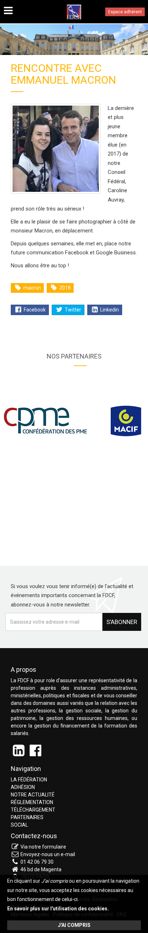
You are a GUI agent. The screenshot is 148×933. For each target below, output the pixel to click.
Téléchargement (33, 810)
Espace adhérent (125, 11)
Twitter (72, 310)
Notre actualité (33, 795)
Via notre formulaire (43, 847)
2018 (64, 288)
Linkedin (109, 310)
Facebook (34, 310)
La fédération (29, 779)
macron (31, 288)
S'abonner (121, 621)
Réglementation (32, 802)
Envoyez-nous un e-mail (47, 854)
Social (19, 825)
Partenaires (27, 817)
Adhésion (23, 787)
